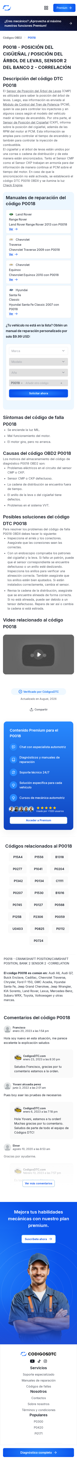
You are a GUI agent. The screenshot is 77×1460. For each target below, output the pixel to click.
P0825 (39, 929)
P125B (17, 917)
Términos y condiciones (38, 1410)
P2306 (38, 917)
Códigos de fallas (38, 1386)
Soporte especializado (38, 1374)
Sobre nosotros (38, 1404)
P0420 (38, 1427)
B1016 (60, 893)
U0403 (18, 929)
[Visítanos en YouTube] (32, 1361)
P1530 (39, 893)
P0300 (38, 1421)
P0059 (60, 917)
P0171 (39, 1433)
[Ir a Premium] (71, 23)
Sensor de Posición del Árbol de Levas (34, 91)
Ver (11, 229)
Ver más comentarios (38, 1183)
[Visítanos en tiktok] (39, 1361)
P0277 (17, 869)
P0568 (59, 905)
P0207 (18, 893)
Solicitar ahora (38, 393)
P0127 (38, 905)
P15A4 (18, 857)
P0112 (60, 929)
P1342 (18, 881)
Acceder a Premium (38, 820)
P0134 (39, 881)
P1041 (38, 869)
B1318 (59, 857)
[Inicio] (8, 8)
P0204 (59, 869)
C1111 (59, 881)
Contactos (38, 1398)
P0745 (17, 905)
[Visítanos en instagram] (45, 1361)
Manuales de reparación (39, 1380)
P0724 (38, 941)
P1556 (39, 857)
